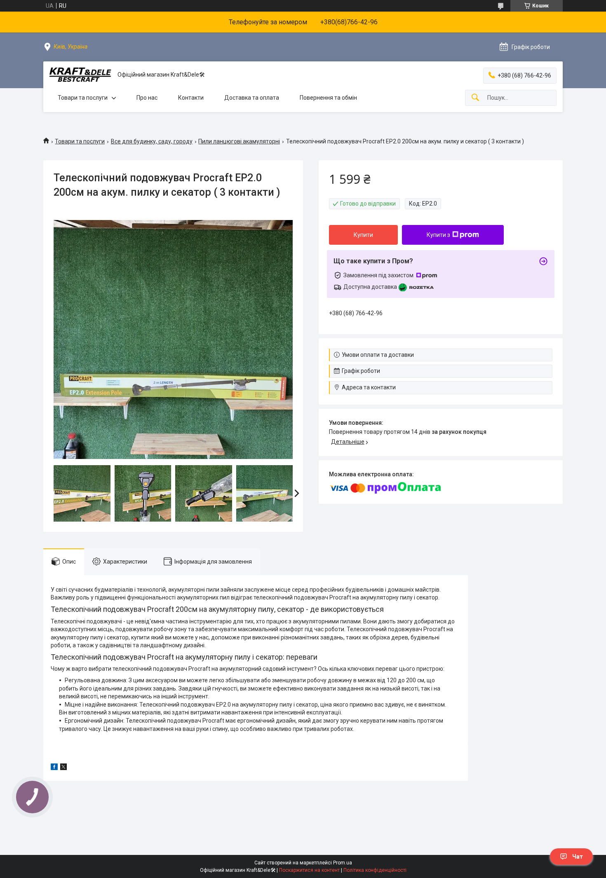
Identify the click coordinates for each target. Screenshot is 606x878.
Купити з (438, 235)
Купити (363, 235)
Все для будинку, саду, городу (152, 141)
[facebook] (54, 768)
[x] (63, 768)
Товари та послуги (83, 97)
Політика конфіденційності (374, 870)
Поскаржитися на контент (309, 870)
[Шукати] (475, 97)
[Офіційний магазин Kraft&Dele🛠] (80, 75)
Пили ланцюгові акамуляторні (239, 141)
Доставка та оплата (251, 97)
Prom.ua (342, 863)
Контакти (191, 97)
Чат (577, 856)
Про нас (146, 97)
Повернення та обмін (328, 97)
